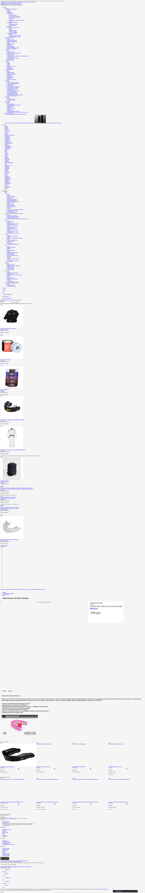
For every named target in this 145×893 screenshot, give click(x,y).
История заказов (6, 849)
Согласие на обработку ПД (26, 866)
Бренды (4, 852)
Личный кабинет (6, 848)
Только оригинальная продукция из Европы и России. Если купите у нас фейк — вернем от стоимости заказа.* (22, 589)
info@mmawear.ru (17, 2)
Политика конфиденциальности (14, 866)
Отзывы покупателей (7, 829)
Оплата (30, 1)
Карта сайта (5, 836)
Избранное (5, 850)
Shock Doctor (94, 608)
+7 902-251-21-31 (10, 2)
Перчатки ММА (6, 843)
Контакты (34, 1)
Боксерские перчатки (7, 842)
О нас (23, 1)
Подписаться (3, 817)
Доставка (26, 1)
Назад (6, 7)
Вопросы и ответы (6, 854)
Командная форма (6, 855)
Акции (4, 851)
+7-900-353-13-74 (3, 2)
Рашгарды (5, 840)
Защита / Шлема (6, 841)
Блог (4, 833)
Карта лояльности (6, 853)
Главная (4, 592)
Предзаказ (2, 391)
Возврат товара (6, 832)
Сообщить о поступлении (98, 618)
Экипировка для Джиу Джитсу (9, 844)
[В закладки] (0, 492)
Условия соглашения (4, 866)
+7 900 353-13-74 (6, 822)
